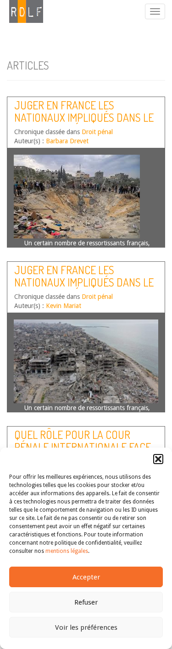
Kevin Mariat (63, 305)
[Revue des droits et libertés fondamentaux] (21, 11)
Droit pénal (97, 131)
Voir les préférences (86, 627)
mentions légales (66, 551)
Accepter (86, 577)
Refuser (86, 602)
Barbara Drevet (67, 141)
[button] (158, 459)
